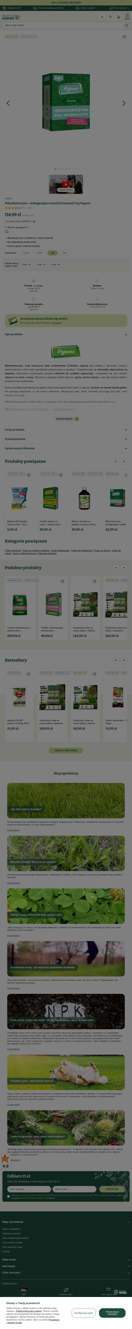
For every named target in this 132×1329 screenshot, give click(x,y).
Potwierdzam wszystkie (112, 1312)
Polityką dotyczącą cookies (29, 1311)
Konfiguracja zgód (84, 1313)
